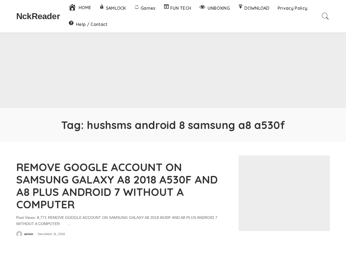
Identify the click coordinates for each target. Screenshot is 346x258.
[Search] (325, 16)
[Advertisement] (173, 70)
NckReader (38, 16)
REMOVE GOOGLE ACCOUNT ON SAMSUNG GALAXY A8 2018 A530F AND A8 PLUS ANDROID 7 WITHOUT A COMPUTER (117, 185)
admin (29, 234)
